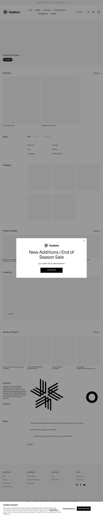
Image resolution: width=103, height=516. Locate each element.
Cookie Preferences (69, 508)
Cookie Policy (53, 510)
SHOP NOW (51, 270)
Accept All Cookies (84, 508)
